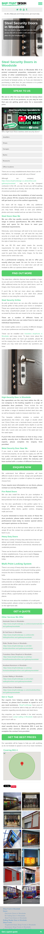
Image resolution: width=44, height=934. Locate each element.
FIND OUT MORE (22, 273)
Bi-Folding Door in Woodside (15, 916)
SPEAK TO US (21, 90)
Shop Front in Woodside (11, 909)
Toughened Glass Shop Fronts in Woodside (20, 925)
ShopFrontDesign (25, 705)
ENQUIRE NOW (22, 467)
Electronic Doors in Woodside (15, 913)
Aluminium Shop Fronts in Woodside (18, 927)
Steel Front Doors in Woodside (16, 918)
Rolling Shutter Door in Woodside (15, 920)
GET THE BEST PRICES (22, 737)
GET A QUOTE (22, 611)
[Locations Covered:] (2, 3)
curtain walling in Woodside (22, 717)
